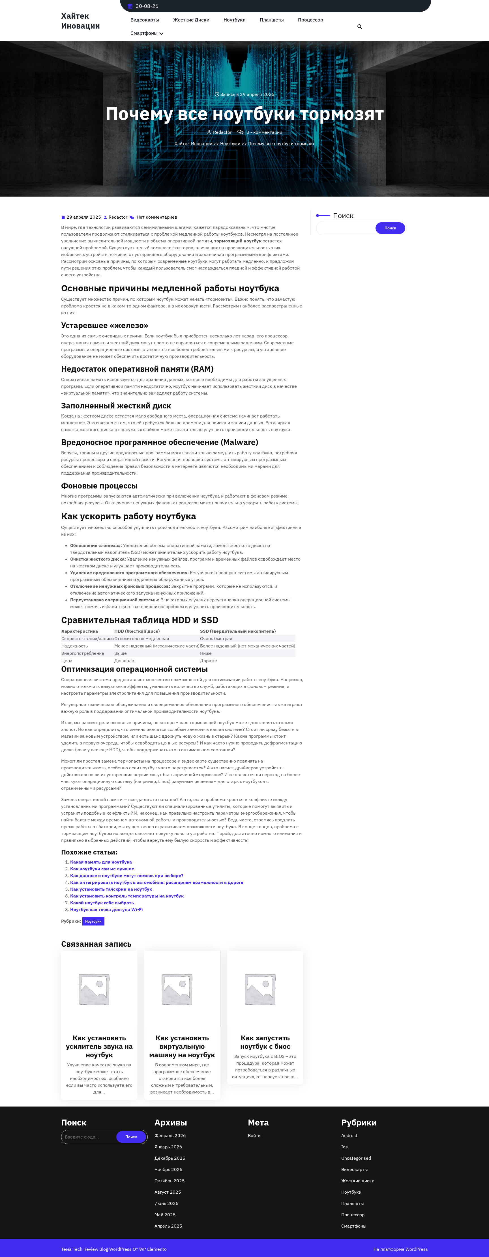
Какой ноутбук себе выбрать (102, 902)
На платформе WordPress (401, 1249)
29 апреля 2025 (84, 217)
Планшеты (272, 20)
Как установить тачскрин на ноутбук (111, 889)
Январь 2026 (168, 1147)
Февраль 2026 (170, 1135)
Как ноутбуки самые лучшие (102, 868)
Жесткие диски (191, 20)
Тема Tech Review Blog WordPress (97, 1249)
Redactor (118, 217)
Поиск (343, 215)
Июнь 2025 (167, 1203)
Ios (344, 1147)
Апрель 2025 (168, 1226)
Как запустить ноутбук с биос (265, 1042)
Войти (254, 1135)
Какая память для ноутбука (101, 862)
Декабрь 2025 (170, 1158)
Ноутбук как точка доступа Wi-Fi (106, 909)
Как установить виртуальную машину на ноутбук (182, 1046)
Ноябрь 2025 (169, 1169)
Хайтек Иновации (80, 20)
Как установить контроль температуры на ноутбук (127, 896)
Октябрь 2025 (170, 1180)
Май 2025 (165, 1214)
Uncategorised (356, 1158)
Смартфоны (144, 33)
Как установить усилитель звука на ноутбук (99, 1046)
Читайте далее (97, 989)
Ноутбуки (235, 20)
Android (349, 1135)
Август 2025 (168, 1192)
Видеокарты (144, 20)
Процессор (310, 20)
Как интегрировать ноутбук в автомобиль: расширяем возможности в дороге (156, 882)
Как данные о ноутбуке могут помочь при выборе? (126, 875)
